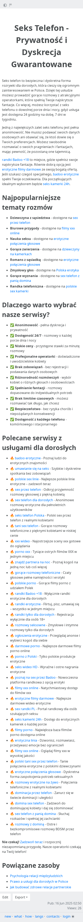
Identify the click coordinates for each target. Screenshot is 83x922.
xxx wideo (22, 541)
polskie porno (25, 583)
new (8, 916)
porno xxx (22, 551)
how (28, 916)
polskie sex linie (27, 479)
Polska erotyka (67, 270)
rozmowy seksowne (30, 625)
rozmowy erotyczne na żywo (36, 782)
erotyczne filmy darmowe (21, 169)
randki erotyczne (28, 604)
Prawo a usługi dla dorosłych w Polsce (39, 881)
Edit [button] (5, 897)
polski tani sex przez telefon (36, 761)
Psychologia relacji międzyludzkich (36, 876)
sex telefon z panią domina (35, 814)
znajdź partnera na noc (32, 562)
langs (39, 916)
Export (20, 897)
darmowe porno (27, 646)
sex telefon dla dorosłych (34, 500)
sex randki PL (25, 709)
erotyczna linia (26, 740)
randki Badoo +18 (15, 159)
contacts (53, 916)
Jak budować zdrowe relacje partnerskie (40, 887)
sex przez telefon (28, 489)
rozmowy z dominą (29, 824)
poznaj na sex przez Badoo (35, 677)
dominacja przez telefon (33, 793)
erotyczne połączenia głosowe (38, 772)
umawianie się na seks (32, 468)
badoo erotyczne (66, 174)
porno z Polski (26, 656)
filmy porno (24, 730)
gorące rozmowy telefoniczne (37, 572)
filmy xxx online (26, 688)
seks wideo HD (26, 667)
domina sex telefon (29, 803)
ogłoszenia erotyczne (31, 635)
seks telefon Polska (29, 515)
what (18, 916)
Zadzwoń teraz (31, 842)
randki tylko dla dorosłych (34, 614)
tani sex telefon (26, 526)
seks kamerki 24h (56, 184)
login (67, 916)
